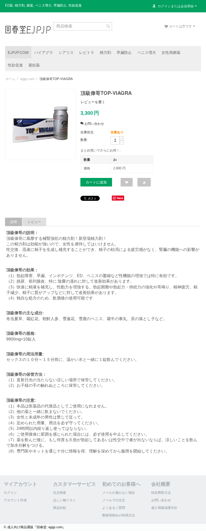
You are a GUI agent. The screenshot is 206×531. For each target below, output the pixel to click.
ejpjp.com (18, 52)
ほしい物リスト (64, 500)
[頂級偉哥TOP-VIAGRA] (40, 124)
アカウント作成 (15, 500)
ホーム (10, 79)
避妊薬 (34, 64)
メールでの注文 (113, 500)
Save (120, 198)
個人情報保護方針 (164, 508)
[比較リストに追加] (144, 182)
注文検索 (59, 493)
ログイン (10, 493)
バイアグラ (43, 52)
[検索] (108, 26)
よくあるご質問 (113, 508)
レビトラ (86, 52)
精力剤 (105, 52)
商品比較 (59, 508)
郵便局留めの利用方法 (118, 515)
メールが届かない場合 (118, 493)
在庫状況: (87, 132)
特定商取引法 (161, 493)
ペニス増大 (146, 52)
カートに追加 (96, 182)
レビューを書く (93, 102)
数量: (84, 140)
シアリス (66, 52)
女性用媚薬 (171, 52)
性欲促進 (15, 64)
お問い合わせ (161, 500)
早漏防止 (124, 52)
